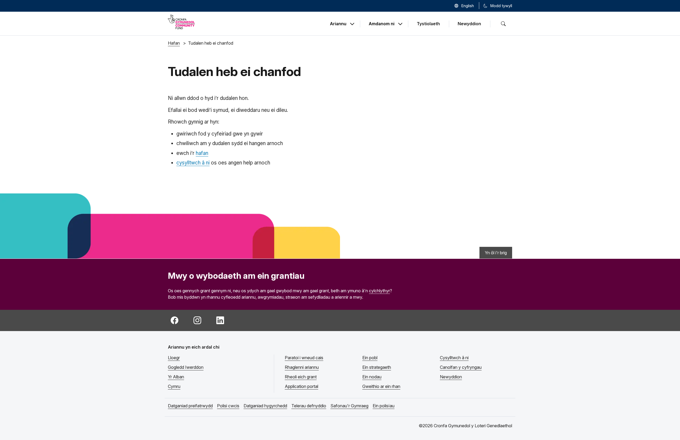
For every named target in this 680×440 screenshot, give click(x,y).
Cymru (174, 386)
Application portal (301, 386)
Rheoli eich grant (301, 376)
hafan (202, 153)
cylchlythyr (379, 290)
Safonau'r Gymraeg (349, 405)
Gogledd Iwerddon (185, 367)
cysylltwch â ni (193, 163)
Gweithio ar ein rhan (381, 386)
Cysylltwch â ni (454, 357)
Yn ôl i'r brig (496, 252)
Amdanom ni (381, 24)
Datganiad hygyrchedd (265, 405)
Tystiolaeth (428, 23)
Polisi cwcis (228, 405)
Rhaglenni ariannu (302, 367)
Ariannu (338, 24)
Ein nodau (371, 376)
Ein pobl (369, 357)
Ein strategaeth (376, 367)
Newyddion (469, 23)
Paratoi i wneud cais (304, 357)
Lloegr (174, 357)
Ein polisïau (383, 405)
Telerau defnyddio (308, 405)
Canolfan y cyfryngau (461, 367)
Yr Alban (176, 376)
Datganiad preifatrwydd (190, 405)
